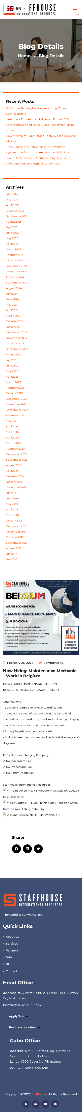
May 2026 (12, 199)
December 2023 (16, 332)
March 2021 (13, 432)
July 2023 (12, 360)
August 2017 (13, 548)
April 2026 (12, 205)
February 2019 (15, 476)
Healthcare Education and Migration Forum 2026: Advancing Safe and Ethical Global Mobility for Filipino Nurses (40, 125)
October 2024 (15, 277)
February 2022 (15, 415)
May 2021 (11, 420)
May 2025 (12, 238)
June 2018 (12, 498)
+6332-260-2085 (36, 1068)
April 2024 (12, 310)
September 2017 (16, 542)
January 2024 (14, 326)
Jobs (9, 957)
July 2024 (12, 293)
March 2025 (13, 249)
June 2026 (12, 194)
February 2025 (15, 254)
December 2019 (16, 454)
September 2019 (16, 459)
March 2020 (13, 443)
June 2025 (12, 232)
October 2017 (14, 537)
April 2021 (12, 426)
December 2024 (16, 265)
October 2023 (15, 343)
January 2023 (14, 393)
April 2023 (12, 376)
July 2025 (11, 227)
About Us (12, 936)
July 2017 (11, 553)
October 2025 (15, 210)
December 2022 (16, 398)
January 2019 (14, 481)
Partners (12, 950)
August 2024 (14, 288)
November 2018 (16, 487)
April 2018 (12, 509)
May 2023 (12, 371)
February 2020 (15, 448)
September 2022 (17, 409)
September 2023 (17, 349)
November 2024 (16, 271)
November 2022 (16, 404)
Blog (8, 964)
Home (24, 55)
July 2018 (11, 492)
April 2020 (12, 437)
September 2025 (17, 216)
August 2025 (13, 221)
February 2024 (15, 321)
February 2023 (15, 387)
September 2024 (17, 282)
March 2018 (13, 515)
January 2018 (14, 520)
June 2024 (12, 299)
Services (11, 943)
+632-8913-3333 (29, 1005)
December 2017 (16, 526)
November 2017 (16, 531)
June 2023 (12, 365)
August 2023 (14, 354)
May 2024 (12, 304)
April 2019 (12, 470)
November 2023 (16, 337)
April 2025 (12, 243)
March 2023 (13, 382)
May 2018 (12, 503)
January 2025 (14, 260)
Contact (11, 971)
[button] (16, 848)
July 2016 (11, 559)
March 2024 (13, 315)
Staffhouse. (39, 1094)
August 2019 (13, 465)
